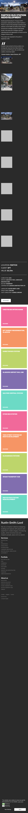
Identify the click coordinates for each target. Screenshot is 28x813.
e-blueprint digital (4, 598)
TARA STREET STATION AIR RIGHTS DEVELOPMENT (14, 442)
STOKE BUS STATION (14, 421)
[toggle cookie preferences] (3, 804)
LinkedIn (3, 594)
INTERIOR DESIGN (4, 547)
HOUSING (3, 568)
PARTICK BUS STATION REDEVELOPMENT (14, 504)
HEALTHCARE (4, 566)
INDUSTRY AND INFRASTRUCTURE (8, 570)
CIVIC (2, 561)
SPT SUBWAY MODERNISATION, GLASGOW (14, 337)
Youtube (12, 594)
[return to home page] (10, 3)
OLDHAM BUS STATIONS (14, 463)
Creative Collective (6, 582)
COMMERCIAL (4, 563)
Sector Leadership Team (7, 587)
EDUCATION (3, 564)
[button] (26, 3)
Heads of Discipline (5, 584)
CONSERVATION (4, 543)
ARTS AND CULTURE (5, 559)
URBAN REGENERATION (6, 573)
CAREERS (3, 589)
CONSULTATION (4, 545)
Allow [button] (20, 809)
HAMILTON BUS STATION (14, 358)
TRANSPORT (3, 572)
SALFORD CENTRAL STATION (14, 400)
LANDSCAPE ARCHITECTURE (7, 549)
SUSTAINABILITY (4, 552)
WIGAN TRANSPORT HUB (14, 484)
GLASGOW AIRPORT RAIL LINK (14, 379)
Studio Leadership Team (6, 585)
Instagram (8, 594)
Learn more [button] (20, 801)
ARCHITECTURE (4, 540)
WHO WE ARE (4, 580)
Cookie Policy (4, 596)
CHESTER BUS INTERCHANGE (14, 316)
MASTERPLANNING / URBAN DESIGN (8, 551)
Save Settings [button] (8, 809)
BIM (2, 542)
